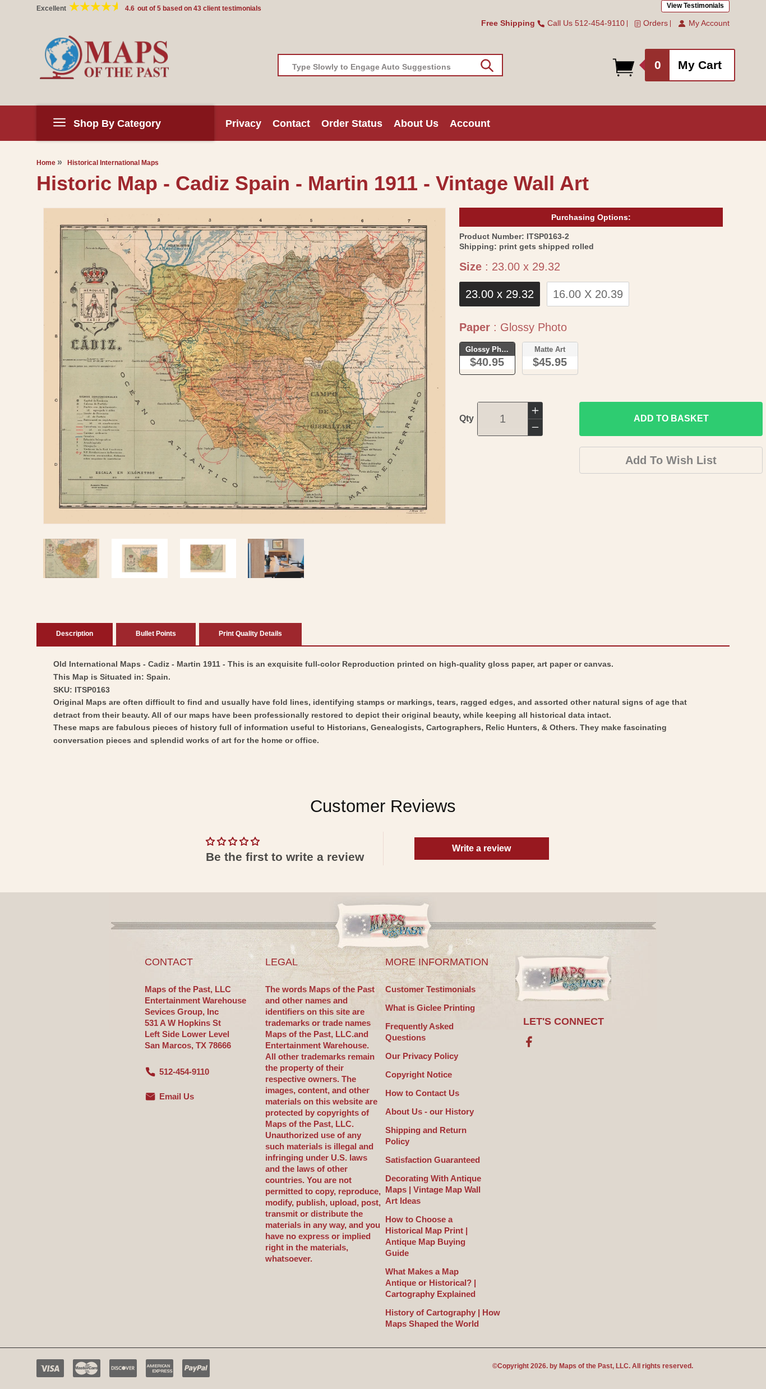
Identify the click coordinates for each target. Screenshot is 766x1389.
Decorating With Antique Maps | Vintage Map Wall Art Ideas (433, 1189)
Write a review (481, 848)
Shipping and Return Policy (426, 1135)
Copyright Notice (418, 1074)
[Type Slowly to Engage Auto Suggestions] (487, 65)
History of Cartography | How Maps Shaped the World (442, 1318)
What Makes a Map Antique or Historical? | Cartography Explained (430, 1283)
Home (46, 163)
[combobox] (390, 65)
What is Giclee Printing (430, 1007)
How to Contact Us (422, 1093)
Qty (466, 418)
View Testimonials (695, 6)
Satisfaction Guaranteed (432, 1160)
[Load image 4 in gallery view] (276, 558)
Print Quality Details (250, 634)
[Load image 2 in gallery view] (140, 558)
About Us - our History (429, 1111)
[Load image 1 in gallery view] (71, 558)
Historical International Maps (113, 163)
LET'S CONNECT (563, 1021)
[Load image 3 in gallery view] (208, 558)
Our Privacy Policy (421, 1056)
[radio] (499, 294)
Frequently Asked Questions (419, 1031)
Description (74, 634)
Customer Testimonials (430, 989)
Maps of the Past (585, 1366)
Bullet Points (156, 634)
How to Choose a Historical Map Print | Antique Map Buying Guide (426, 1236)
